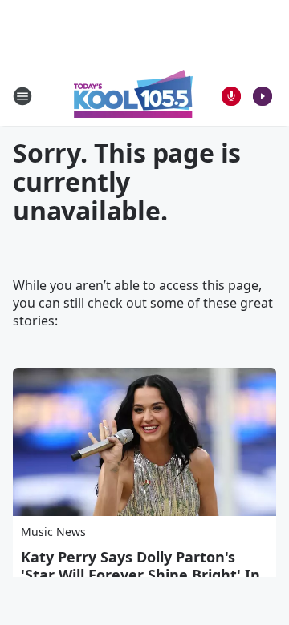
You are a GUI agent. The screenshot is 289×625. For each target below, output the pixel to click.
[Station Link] (133, 96)
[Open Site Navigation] (22, 96)
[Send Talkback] (231, 96)
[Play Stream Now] (262, 96)
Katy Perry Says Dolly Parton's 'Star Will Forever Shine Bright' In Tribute (140, 574)
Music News (53, 531)
